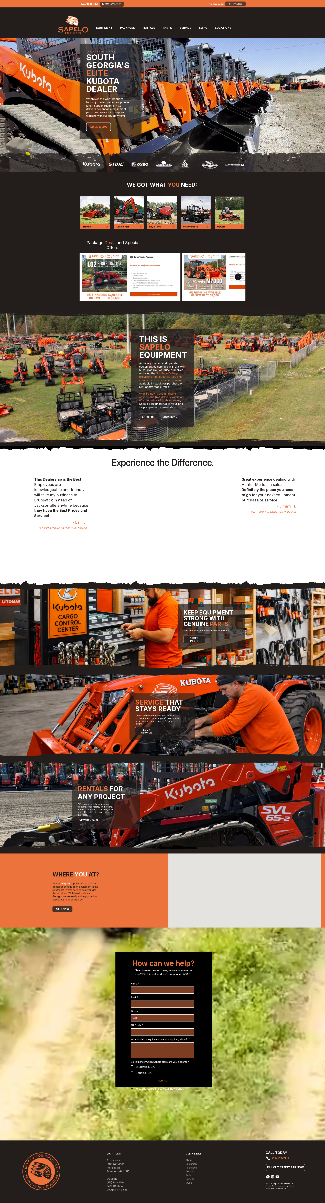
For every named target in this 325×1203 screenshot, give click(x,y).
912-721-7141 (280, 1158)
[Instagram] (272, 1177)
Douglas (111, 1189)
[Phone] (268, 1158)
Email (134, 997)
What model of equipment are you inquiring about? (160, 1039)
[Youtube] (277, 1177)
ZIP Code (137, 1025)
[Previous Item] (86, 276)
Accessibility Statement (287, 1186)
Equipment (191, 1163)
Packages (191, 1167)
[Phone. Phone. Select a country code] (136, 1018)
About (189, 1160)
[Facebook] (268, 1177)
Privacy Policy (271, 1186)
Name (135, 983)
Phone (135, 1011)
